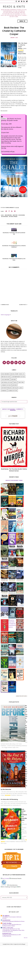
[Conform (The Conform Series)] (20, 667)
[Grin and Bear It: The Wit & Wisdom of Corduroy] (4, 630)
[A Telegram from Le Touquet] (12, 518)
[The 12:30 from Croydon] (20, 654)
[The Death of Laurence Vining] (4, 495)
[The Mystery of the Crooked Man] (20, 519)
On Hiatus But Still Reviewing (9, 799)
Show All (25, 937)
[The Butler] (4, 506)
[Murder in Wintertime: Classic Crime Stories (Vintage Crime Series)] (20, 605)
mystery (14, 385)
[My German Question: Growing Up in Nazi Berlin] (12, 680)
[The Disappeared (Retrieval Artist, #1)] (12, 594)
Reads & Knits (14, 6)
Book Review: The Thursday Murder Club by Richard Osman (14, 470)
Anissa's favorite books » (21, 696)
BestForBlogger (22, 944)
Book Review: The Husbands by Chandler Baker (24, 814)
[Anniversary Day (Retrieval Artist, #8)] (4, 568)
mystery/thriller (13, 216)
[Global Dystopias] (12, 667)
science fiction (12, 390)
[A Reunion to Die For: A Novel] (12, 506)
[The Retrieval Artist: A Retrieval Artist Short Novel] (4, 605)
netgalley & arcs (17, 387)
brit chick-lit (20, 374)
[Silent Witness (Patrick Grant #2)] (4, 680)
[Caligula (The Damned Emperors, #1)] (20, 494)
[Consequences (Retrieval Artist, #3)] (20, 581)
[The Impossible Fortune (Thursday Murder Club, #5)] (20, 679)
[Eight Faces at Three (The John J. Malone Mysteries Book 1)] (12, 531)
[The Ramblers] (12, 642)
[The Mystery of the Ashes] (4, 519)
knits (15, 382)
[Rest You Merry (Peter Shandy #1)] (20, 618)
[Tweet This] (6, 211)
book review (22, 215)
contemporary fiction (18, 376)
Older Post (22, 304)
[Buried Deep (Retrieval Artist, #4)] (19, 569)
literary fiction (6, 385)
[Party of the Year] (12, 605)
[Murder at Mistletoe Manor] (20, 642)
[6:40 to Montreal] (4, 655)
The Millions (5, 915)
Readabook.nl (6, 920)
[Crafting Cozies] (4, 532)
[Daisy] (12, 494)
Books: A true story (7, 927)
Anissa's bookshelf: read (14, 480)
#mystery (15, 215)
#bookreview (8, 215)
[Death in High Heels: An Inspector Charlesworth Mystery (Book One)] (12, 627)
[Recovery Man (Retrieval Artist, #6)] (4, 581)
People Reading (6, 923)
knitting (21, 382)
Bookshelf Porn (6, 933)
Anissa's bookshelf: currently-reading (13, 409)
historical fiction (6, 382)
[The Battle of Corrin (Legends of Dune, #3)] (4, 557)
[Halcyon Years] (12, 655)
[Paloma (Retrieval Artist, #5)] (12, 581)
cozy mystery (5, 379)
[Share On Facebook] (9, 211)
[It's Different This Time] (20, 544)
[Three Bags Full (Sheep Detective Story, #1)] (20, 506)
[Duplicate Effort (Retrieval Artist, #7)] (12, 569)
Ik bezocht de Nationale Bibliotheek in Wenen (13, 921)
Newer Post (5, 304)
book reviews (4, 216)
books (13, 374)
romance (4, 390)
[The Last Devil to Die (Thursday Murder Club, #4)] (4, 692)
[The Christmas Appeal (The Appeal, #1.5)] (20, 593)
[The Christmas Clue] (4, 643)
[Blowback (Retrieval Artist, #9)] (20, 556)
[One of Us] (4, 667)
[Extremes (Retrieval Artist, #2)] (4, 594)
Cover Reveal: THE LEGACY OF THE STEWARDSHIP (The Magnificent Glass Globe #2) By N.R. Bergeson (13, 930)
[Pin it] (15, 211)
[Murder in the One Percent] (12, 692)
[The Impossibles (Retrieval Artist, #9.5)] (12, 556)
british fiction (5, 376)
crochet (13, 379)
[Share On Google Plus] (12, 211)
